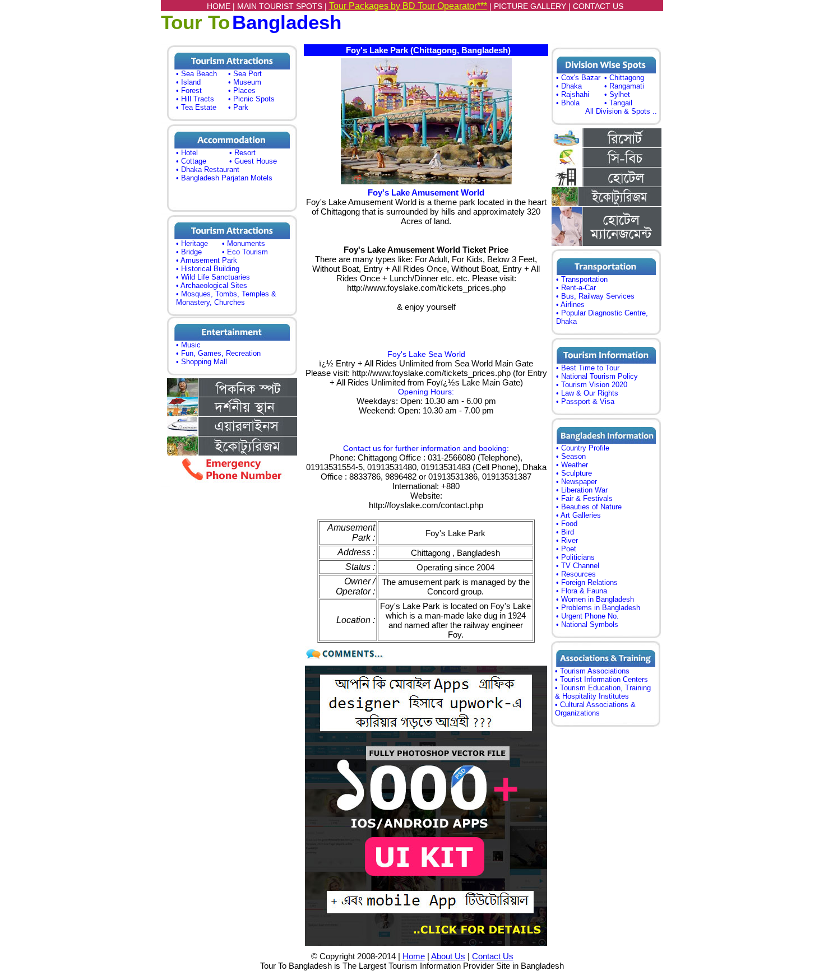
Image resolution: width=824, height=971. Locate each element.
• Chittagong (624, 77)
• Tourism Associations (592, 671)
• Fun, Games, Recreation (218, 353)
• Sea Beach (196, 73)
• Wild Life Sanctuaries (213, 277)
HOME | (222, 6)
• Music (188, 345)
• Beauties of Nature (589, 507)
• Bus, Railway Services (595, 296)
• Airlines (570, 304)
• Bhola (568, 103)
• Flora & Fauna (581, 591)
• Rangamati (624, 86)
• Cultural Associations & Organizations (595, 708)
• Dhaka (569, 86)
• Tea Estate (196, 107)
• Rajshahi (572, 94)
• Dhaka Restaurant (207, 169)
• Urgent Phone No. (587, 616)
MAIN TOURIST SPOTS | (283, 6)
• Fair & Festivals (584, 498)
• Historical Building (207, 268)
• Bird (565, 532)
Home (413, 956)
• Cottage (191, 161)
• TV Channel (577, 565)
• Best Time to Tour (587, 368)
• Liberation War (582, 490)
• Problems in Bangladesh (598, 607)
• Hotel (187, 152)
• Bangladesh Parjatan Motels (224, 178)
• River (567, 540)
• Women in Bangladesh (595, 599)
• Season (571, 456)
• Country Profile (582, 448)
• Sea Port (245, 73)
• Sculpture (574, 473)
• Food (566, 523)
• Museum (244, 82)
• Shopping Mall (201, 361)
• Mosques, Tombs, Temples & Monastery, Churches (226, 298)
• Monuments (243, 243)
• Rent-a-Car (576, 288)
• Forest (189, 90)
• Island (188, 82)
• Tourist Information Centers (601, 679)
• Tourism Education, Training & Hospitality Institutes (603, 692)
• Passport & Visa (585, 401)
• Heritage (192, 243)
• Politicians (575, 557)
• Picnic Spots (251, 99)
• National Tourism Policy (597, 376)
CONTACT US (598, 6)
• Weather (572, 465)
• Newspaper (576, 481)
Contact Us (492, 956)
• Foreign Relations (587, 582)
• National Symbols (587, 624)
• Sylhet (617, 94)
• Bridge (189, 252)
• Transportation (582, 279)
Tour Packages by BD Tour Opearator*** (408, 6)
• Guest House (253, 161)
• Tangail (618, 103)
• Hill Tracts (195, 99)
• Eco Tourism (245, 252)
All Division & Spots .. (621, 111)
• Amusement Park (206, 260)
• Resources (576, 574)
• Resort (242, 152)
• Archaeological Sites (211, 285)
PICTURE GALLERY (530, 6)
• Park (238, 107)
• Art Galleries (578, 515)
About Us (448, 956)
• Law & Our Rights (587, 393)
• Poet (566, 549)
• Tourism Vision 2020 (591, 384)
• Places (242, 90)
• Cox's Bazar (578, 77)
